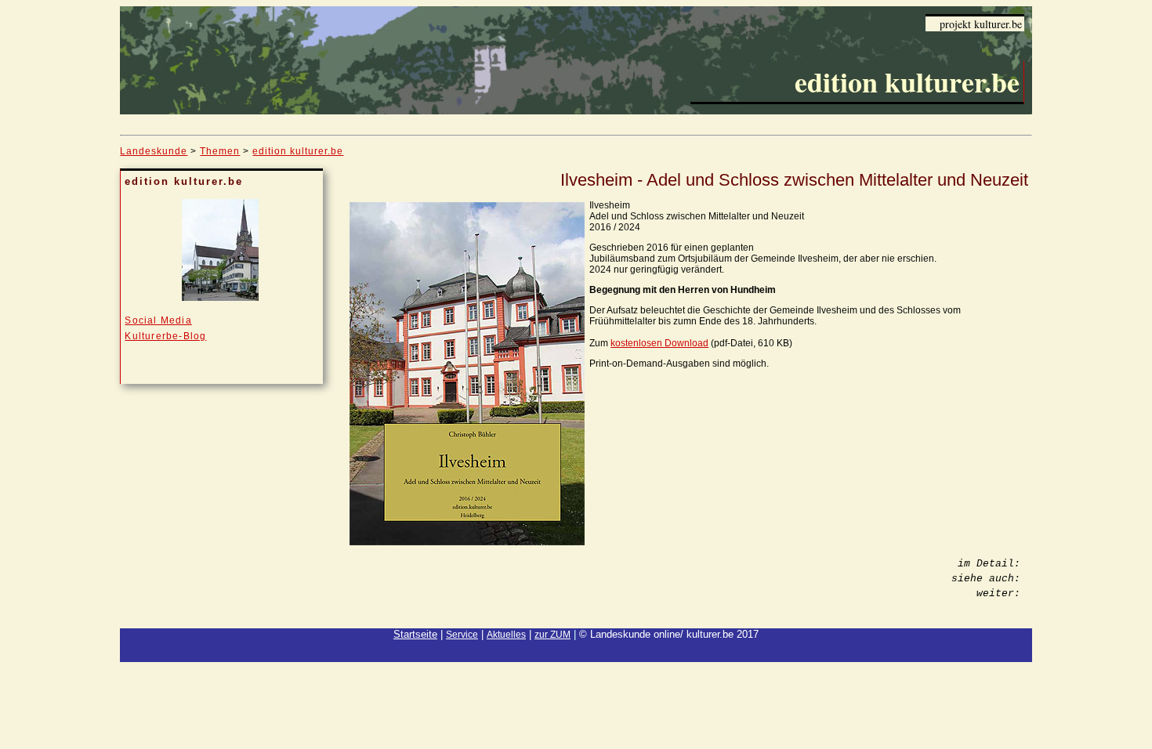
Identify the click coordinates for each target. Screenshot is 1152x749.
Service (462, 634)
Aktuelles (506, 634)
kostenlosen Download (659, 343)
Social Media (158, 320)
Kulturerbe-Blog (165, 336)
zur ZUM (552, 634)
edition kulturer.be (297, 151)
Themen (220, 151)
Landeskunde (153, 151)
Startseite (415, 634)
